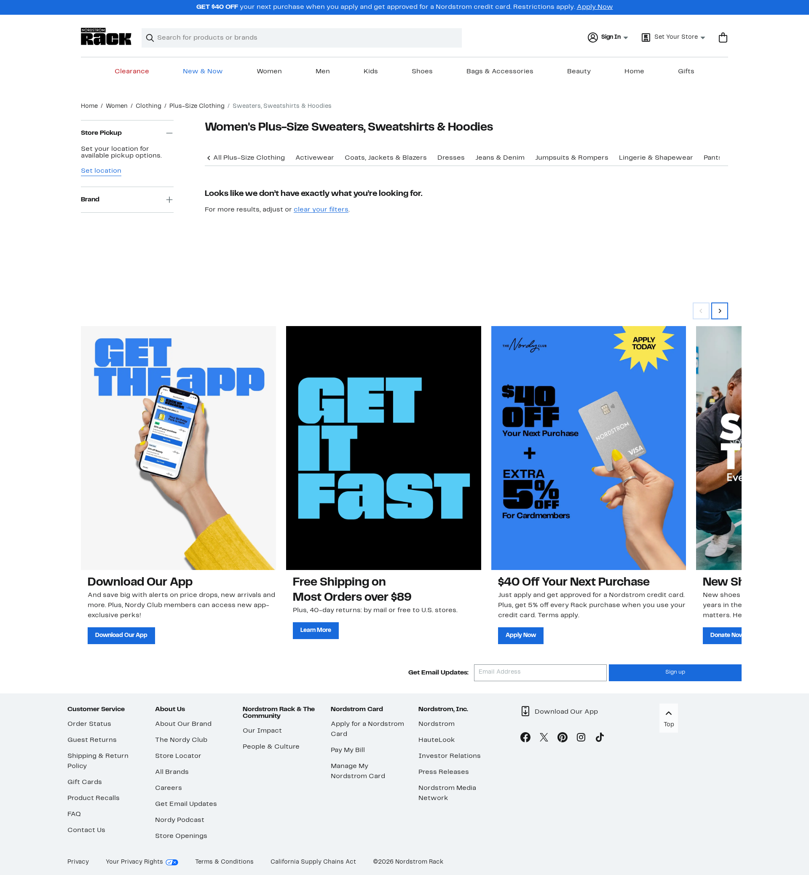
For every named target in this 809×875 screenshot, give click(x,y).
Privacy (78, 862)
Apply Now (595, 7)
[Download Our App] (178, 448)
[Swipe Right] (719, 310)
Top (669, 725)
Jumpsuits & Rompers (571, 158)
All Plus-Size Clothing (249, 158)
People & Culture (271, 747)
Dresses (451, 158)
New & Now (203, 72)
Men (323, 72)
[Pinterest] (562, 739)
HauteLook (436, 740)
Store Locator (178, 756)
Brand (90, 200)
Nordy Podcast (179, 820)
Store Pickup (101, 133)
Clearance (132, 72)
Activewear (314, 158)
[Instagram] (581, 739)
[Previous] (209, 157)
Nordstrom (436, 724)
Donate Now (727, 635)
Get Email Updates (186, 804)
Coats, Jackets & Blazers (386, 158)
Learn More (315, 630)
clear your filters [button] (321, 210)
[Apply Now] (588, 448)
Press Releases (443, 772)
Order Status (89, 724)
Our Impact (262, 731)
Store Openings (181, 836)
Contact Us (86, 830)
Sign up (675, 672)
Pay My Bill (348, 750)
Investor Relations (449, 756)
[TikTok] (600, 739)
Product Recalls (93, 798)
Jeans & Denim (500, 158)
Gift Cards (84, 782)
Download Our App (121, 635)
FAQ (74, 814)
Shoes (422, 72)
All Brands (172, 772)
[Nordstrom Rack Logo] (106, 36)
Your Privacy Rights (134, 862)
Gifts (686, 72)
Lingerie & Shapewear (656, 158)
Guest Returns (92, 740)
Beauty (579, 72)
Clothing (148, 106)
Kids (371, 72)
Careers (168, 788)
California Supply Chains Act (313, 862)
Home (634, 72)
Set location (101, 171)
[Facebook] (525, 739)
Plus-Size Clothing (197, 106)
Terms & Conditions (224, 862)
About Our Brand (183, 724)
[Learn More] (383, 448)
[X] (544, 739)
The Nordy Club (181, 740)
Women (269, 72)
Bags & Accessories (499, 72)
